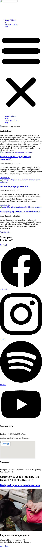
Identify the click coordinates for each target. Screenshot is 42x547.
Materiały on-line (11, 24)
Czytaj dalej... (5, 178)
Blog (6, 26)
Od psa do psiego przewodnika (15, 186)
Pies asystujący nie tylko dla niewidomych (20, 211)
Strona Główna (10, 20)
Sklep (7, 22)
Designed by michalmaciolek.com (20, 485)
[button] (21, 71)
